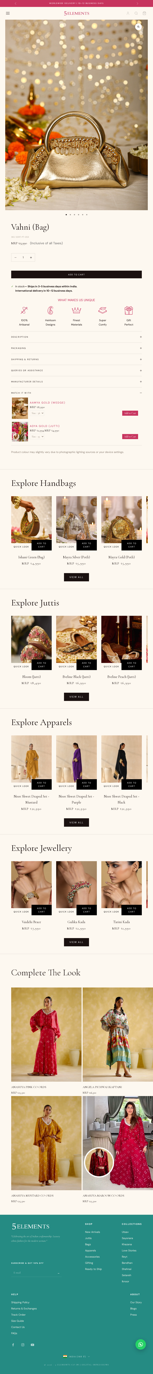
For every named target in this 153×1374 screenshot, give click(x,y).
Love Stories (129, 1250)
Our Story (136, 1302)
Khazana (127, 1244)
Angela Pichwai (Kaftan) (102, 1087)
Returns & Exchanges (24, 1308)
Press (133, 1314)
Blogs (133, 1308)
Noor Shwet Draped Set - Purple (76, 799)
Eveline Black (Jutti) (76, 677)
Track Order (18, 1314)
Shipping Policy (20, 1302)
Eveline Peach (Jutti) (121, 677)
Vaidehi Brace (31, 922)
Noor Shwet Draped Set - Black (121, 799)
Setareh (126, 1275)
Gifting (89, 1263)
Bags (88, 1244)
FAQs (14, 1333)
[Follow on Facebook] (13, 1345)
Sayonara (127, 1238)
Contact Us (18, 1327)
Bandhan (127, 1263)
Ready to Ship (93, 1269)
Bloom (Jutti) (31, 677)
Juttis (88, 1238)
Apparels (90, 1250)
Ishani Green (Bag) (31, 557)
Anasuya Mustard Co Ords (32, 1196)
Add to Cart (130, 413)
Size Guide (17, 1321)
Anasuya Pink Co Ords (28, 1087)
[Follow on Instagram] (23, 1345)
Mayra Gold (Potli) (121, 557)
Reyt (124, 1256)
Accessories (92, 1256)
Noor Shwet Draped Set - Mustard (31, 799)
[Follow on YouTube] (32, 1345)
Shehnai (126, 1269)
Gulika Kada (76, 922)
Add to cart (76, 274)
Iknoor (125, 1281)
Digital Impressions (95, 1365)
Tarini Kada (121, 922)
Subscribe (59, 1272)
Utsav (125, 1232)
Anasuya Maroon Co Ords (103, 1196)
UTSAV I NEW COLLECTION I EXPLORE (77, 3)
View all (76, 577)
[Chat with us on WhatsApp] (140, 1344)
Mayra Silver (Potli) (76, 557)
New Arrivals (92, 1232)
